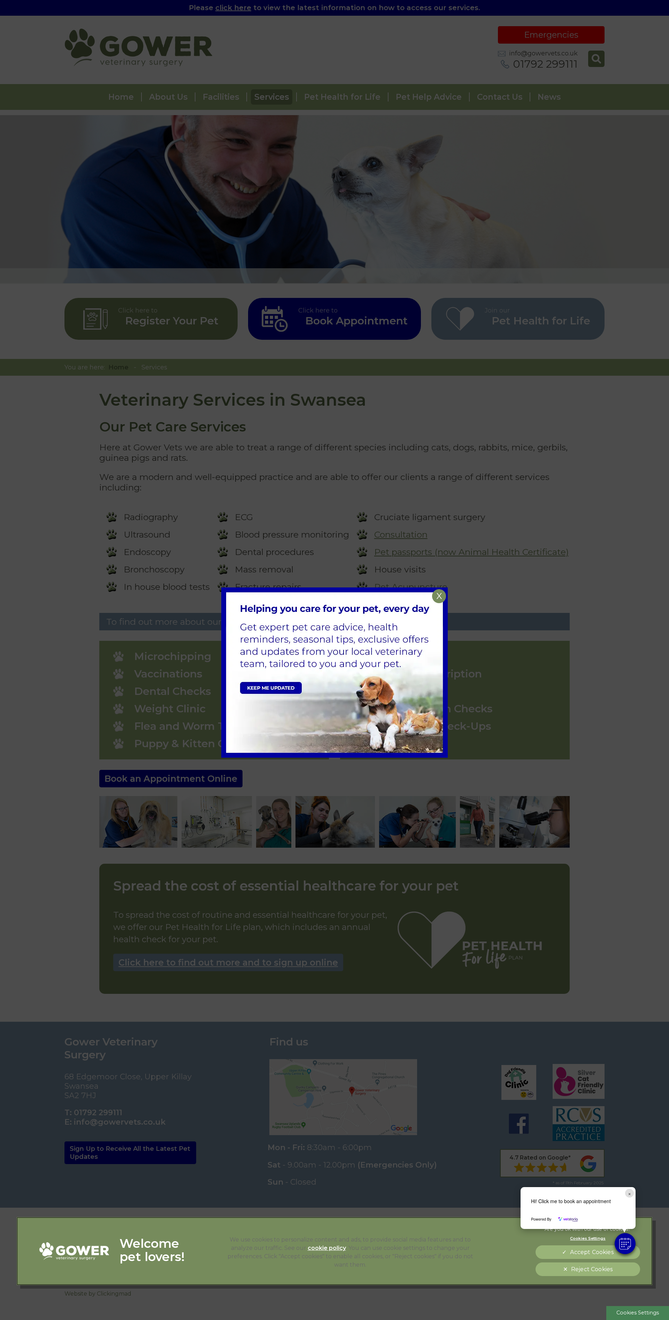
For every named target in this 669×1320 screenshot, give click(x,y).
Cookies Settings (637, 1313)
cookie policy (327, 1248)
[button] (625, 1243)
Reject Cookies (592, 1269)
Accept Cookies (591, 1252)
